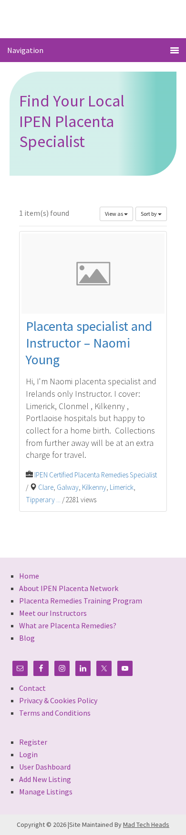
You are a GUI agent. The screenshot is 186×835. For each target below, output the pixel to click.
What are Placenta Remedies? (67, 625)
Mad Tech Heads (146, 824)
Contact (32, 688)
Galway (68, 487)
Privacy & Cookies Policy (58, 700)
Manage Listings (45, 791)
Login (28, 754)
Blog (27, 638)
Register (33, 742)
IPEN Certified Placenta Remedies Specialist (95, 474)
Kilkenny (94, 487)
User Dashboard (45, 767)
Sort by (149, 213)
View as (114, 213)
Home (29, 576)
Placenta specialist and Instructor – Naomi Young (89, 342)
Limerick (122, 487)
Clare (45, 487)
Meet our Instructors (53, 613)
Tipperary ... (43, 499)
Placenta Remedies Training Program (80, 600)
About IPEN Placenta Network (68, 588)
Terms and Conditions (55, 713)
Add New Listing (45, 779)
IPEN (93, 18)
